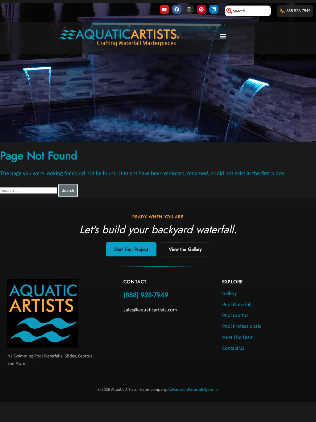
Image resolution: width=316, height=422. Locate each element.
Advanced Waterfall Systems (193, 389)
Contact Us (233, 348)
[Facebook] (176, 9)
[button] (223, 36)
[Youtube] (164, 9)
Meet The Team (238, 337)
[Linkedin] (213, 9)
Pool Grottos (235, 315)
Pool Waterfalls (238, 304)
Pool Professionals (241, 326)
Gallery (229, 293)
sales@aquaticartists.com (150, 309)
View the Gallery (185, 249)
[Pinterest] (201, 9)
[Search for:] (29, 190)
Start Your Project (131, 249)
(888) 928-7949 (145, 295)
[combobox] (248, 10)
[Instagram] (189, 9)
